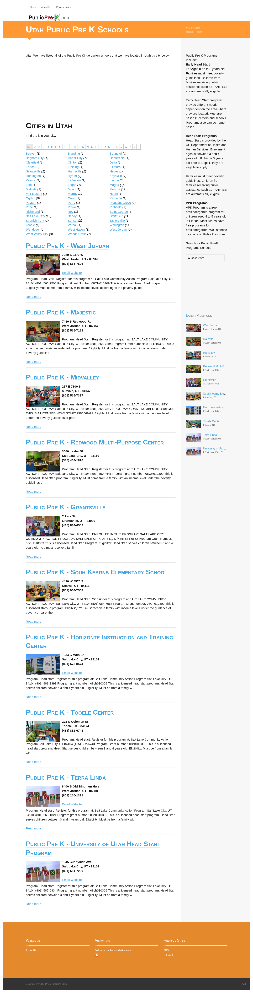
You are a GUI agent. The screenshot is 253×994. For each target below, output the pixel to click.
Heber (114, 171)
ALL (29, 146)
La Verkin (74, 180)
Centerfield (117, 158)
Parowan (116, 198)
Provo (72, 207)
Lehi (29, 185)
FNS (166, 950)
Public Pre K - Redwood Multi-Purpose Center (95, 442)
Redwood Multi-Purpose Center (222, 366)
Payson (31, 202)
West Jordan (118, 229)
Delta (113, 162)
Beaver (31, 153)
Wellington (117, 225)
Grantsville (33, 171)
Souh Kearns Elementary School (223, 393)
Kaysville (116, 176)
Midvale (31, 189)
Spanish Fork (35, 220)
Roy (70, 211)
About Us (46, 7)
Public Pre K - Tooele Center (70, 712)
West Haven (76, 229)
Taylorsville (117, 220)
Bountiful (116, 153)
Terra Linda (210, 434)
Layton (114, 180)
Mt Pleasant (34, 193)
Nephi (114, 193)
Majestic (208, 339)
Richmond (33, 211)
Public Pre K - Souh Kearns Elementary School (96, 572)
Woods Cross (77, 234)
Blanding (74, 153)
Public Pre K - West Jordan (67, 245)
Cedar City (75, 158)
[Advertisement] (62, 97)
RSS (97, 955)
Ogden (30, 198)
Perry (71, 202)
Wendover (33, 229)
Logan (72, 185)
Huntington (33, 176)
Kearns (31, 180)
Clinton (72, 162)
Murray (72, 193)
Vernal (72, 225)
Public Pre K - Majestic (61, 312)
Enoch (30, 167)
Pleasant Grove (120, 202)
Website (76, 272)
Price (29, 207)
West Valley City (37, 234)
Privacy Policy (63, 7)
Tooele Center (211, 421)
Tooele (30, 225)
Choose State (196, 257)
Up (244, 983)
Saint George (119, 211)
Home (33, 7)
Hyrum (72, 176)
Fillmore (115, 167)
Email (66, 272)
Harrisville (74, 171)
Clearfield (32, 162)
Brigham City (35, 158)
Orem (72, 198)
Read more (33, 296)
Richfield (116, 207)
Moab (72, 189)
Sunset (72, 220)
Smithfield (116, 216)
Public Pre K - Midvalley (62, 377)
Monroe (115, 189)
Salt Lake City (35, 216)
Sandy (72, 216)
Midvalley (209, 352)
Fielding (73, 167)
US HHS (168, 955)
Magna (114, 185)
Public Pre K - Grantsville (66, 507)
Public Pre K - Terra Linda (66, 777)
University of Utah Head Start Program (226, 448)
